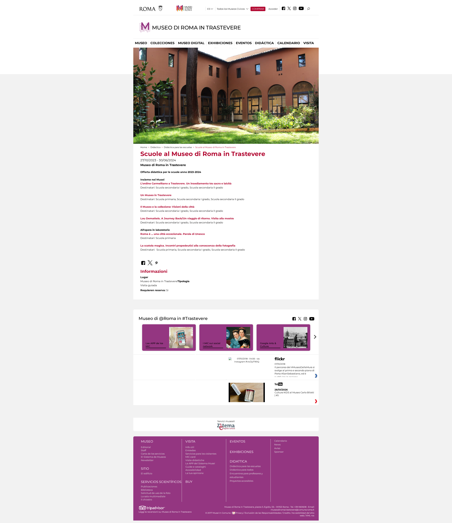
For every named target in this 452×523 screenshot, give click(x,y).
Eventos (244, 43)
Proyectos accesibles (241, 480)
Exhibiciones (220, 43)
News (277, 444)
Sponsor (279, 451)
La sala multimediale (153, 496)
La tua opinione (194, 473)
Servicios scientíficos (161, 481)
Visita (308, 43)
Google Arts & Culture (268, 345)
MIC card (190, 456)
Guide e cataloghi (195, 466)
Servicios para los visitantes (200, 453)
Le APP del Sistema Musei (200, 463)
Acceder (273, 8)
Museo (141, 43)
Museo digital (191, 43)
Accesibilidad (193, 469)
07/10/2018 (295, 370)
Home (143, 147)
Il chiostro (146, 499)
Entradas (190, 450)
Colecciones (162, 43)
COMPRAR (258, 8)
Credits (286, 513)
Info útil (189, 447)
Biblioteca (147, 489)
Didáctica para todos (241, 469)
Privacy (239, 513)
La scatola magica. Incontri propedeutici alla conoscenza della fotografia (187, 245)
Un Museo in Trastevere (155, 195)
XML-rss (310, 515)
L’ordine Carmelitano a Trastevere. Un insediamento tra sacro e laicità (185, 183)
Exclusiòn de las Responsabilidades (263, 513)
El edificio (146, 473)
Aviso (277, 448)
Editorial (146, 447)
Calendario (288, 43)
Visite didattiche (194, 460)
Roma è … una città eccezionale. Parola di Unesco (172, 234)
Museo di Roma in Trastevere (196, 27)
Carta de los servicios (153, 453)
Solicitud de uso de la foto (155, 493)
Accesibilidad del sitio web (303, 514)
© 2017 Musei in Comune (218, 513)
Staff (143, 450)
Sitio (145, 468)
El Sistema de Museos (153, 456)
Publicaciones (149, 486)
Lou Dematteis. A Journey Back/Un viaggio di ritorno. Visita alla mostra (187, 218)
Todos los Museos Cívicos (231, 8)
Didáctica (264, 43)
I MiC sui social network (211, 345)
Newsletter (147, 460)
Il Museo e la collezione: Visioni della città (167, 206)
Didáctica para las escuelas (178, 147)
